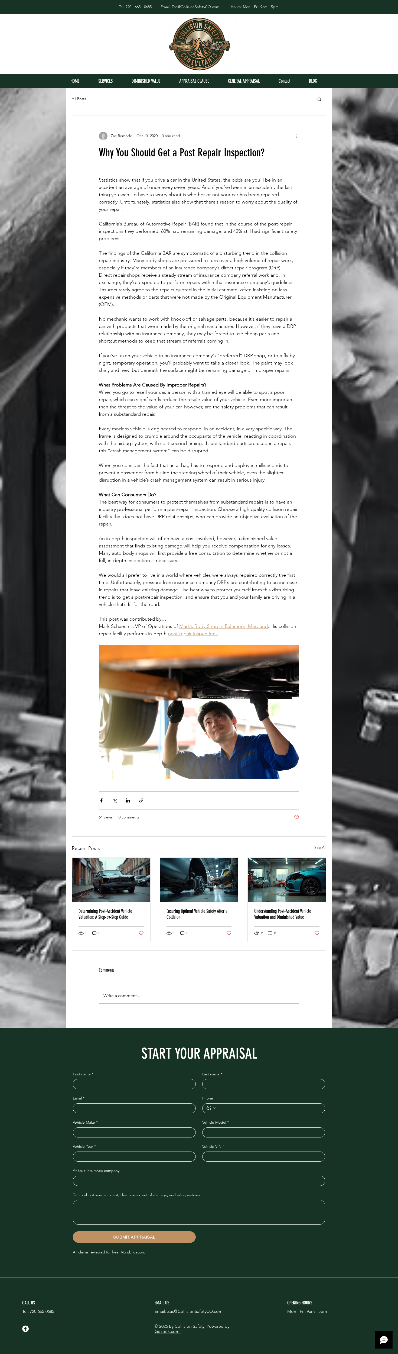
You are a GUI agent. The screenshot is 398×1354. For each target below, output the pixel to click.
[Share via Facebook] (101, 800)
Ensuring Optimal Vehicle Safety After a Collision (197, 914)
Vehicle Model (215, 1122)
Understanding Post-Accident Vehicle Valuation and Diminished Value (282, 914)
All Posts (79, 98)
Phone (207, 1098)
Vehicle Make (85, 1122)
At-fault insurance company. (96, 1170)
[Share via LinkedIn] (128, 800)
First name (83, 1074)
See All (320, 847)
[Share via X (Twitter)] (114, 800)
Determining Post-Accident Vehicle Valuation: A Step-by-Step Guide (105, 914)
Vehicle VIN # (213, 1146)
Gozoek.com (168, 1331)
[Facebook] (25, 1329)
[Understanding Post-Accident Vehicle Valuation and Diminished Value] (287, 880)
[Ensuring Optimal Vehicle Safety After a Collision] (199, 880)
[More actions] (296, 136)
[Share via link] (141, 800)
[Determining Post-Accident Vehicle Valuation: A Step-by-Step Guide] (111, 880)
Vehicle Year (84, 1146)
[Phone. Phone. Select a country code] (211, 1108)
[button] (319, 99)
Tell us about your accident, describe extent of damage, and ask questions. (137, 1194)
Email (78, 1098)
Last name (212, 1074)
